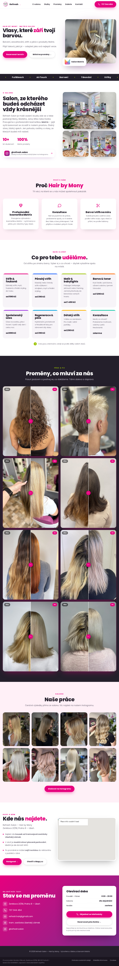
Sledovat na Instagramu (59, 789)
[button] (16, 729)
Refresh (15, 4)
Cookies (113, 960)
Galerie (68, 4)
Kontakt (79, 4)
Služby (47, 4)
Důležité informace (100, 960)
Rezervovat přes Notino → (89, 922)
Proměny (57, 4)
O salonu (36, 4)
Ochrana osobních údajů (81, 960)
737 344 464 (15, 910)
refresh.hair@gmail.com (21, 916)
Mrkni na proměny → (42, 54)
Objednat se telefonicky (91, 914)
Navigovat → (12, 861)
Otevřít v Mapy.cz (35, 861)
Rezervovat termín (15, 54)
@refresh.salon (16, 929)
